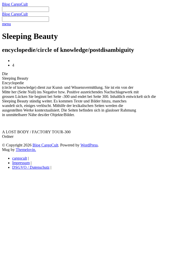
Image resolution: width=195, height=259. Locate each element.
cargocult (19, 158)
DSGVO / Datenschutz (31, 167)
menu (6, 24)
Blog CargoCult (15, 4)
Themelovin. (26, 149)
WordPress (89, 145)
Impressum (21, 163)
